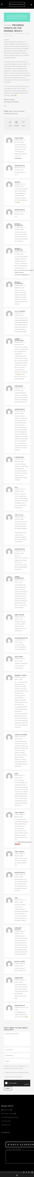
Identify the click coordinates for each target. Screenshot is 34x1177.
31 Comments (9, 35)
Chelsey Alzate (18, 928)
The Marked (20, 111)
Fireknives (19, 457)
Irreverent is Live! (5, 1124)
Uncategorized (8, 113)
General (16, 33)
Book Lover (20, 961)
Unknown (19, 386)
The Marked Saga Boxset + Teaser (9, 1117)
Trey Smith (19, 812)
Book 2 (11, 111)
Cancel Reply (9, 1029)
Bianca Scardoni (19, 224)
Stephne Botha (21, 638)
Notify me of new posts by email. (14, 1076)
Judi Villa (19, 515)
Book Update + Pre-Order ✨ (8, 1113)
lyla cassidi (20, 311)
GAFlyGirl (19, 657)
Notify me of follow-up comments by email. (17, 1072)
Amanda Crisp (21, 675)
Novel (15, 111)
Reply (22, 142)
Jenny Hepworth (19, 577)
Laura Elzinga (21, 734)
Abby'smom (19, 615)
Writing (15, 113)
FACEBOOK (5, 1132)
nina (16, 773)
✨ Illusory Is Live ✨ (6, 1110)
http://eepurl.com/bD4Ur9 (11, 101)
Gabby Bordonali (19, 339)
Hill (16, 487)
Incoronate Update (6, 1121)
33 (23, 125)
